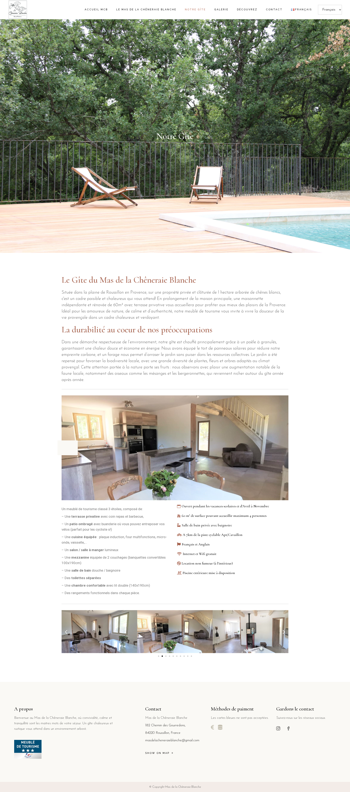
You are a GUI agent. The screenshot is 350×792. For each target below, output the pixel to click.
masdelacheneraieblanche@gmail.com (172, 740)
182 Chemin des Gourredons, (165, 725)
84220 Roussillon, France (162, 733)
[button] (66, 631)
